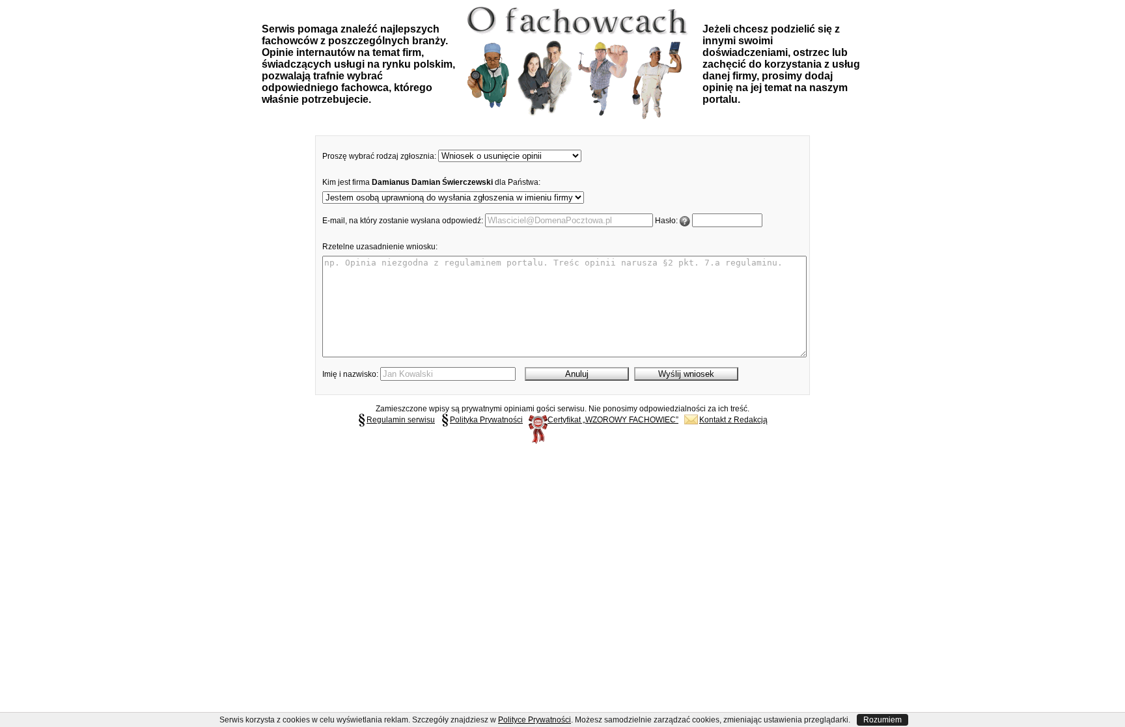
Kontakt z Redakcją (733, 419)
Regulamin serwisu (401, 419)
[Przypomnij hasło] (685, 220)
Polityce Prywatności (534, 719)
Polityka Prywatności (486, 419)
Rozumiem (882, 719)
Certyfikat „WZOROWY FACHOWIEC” (613, 419)
